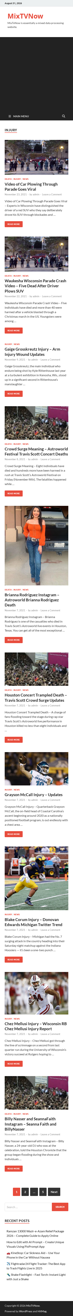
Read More (12, 223)
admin (36, 194)
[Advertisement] (36, 73)
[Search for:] (36, 1207)
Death (8, 179)
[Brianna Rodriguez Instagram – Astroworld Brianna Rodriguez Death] (36, 545)
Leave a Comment (52, 194)
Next (54, 1192)
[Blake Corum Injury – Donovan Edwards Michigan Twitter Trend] (36, 878)
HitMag (42, 1311)
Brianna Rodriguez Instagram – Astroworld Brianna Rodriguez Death (32, 599)
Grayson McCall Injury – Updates (34, 794)
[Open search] (63, 116)
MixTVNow (25, 16)
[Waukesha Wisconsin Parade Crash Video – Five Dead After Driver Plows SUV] (36, 254)
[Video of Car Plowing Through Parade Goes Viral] (36, 157)
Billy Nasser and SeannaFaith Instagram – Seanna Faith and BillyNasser (30, 1123)
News (25, 179)
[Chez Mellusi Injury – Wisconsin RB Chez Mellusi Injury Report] (36, 993)
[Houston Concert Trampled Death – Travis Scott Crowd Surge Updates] (36, 669)
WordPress (25, 1311)
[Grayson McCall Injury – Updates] (36, 768)
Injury (17, 179)
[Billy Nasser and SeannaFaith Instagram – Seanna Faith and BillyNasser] (36, 1093)
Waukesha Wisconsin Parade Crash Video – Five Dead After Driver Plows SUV (35, 285)
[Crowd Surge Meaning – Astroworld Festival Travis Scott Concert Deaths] (36, 423)
